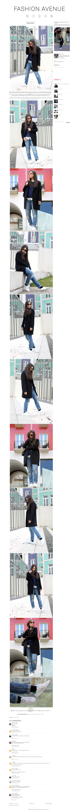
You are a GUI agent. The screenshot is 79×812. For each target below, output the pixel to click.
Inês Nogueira (14, 793)
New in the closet (60, 99)
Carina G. (13, 775)
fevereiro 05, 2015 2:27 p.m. (15, 759)
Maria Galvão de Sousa (15, 780)
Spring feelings (60, 94)
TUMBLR (42, 714)
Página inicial (31, 803)
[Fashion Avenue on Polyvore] (52, 17)
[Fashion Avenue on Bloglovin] (46, 17)
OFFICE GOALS (60, 104)
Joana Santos (13, 734)
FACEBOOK (33, 714)
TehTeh (13, 755)
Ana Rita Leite (14, 722)
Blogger (49, 809)
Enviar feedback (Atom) (16, 805)
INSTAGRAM (38, 714)
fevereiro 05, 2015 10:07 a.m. (15, 727)
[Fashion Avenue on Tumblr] (39, 17)
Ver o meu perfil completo (62, 58)
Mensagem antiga (48, 803)
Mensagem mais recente (13, 803)
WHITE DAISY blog (14, 726)
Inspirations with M (14, 785)
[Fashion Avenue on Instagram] (27, 17)
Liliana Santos (14, 717)
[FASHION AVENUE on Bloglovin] (57, 80)
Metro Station (60, 89)
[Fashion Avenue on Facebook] (33, 17)
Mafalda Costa (14, 768)
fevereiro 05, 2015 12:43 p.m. (15, 738)
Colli (12, 749)
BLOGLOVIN (29, 714)
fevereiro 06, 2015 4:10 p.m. (15, 773)
